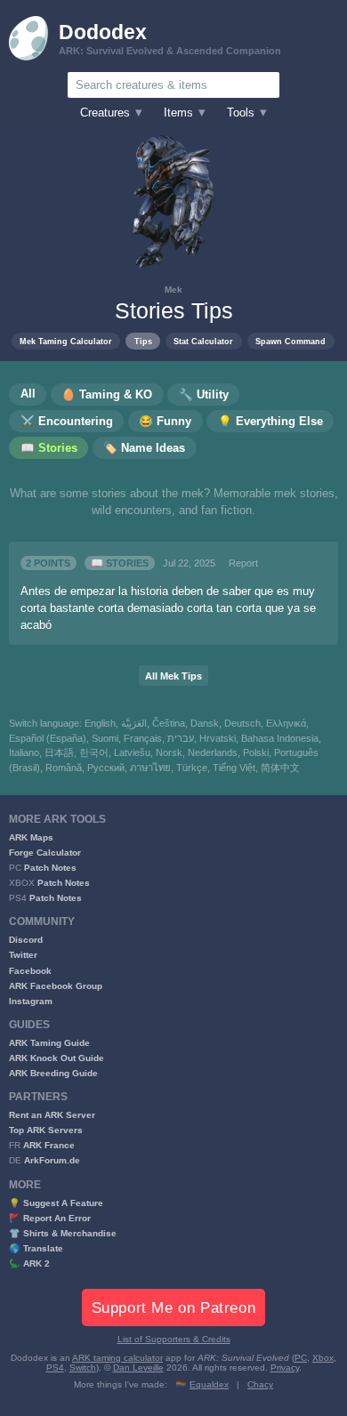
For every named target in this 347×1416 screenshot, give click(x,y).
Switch (82, 1367)
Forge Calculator (45, 852)
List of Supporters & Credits (173, 1339)
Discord (26, 940)
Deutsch (242, 723)
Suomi (105, 738)
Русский (106, 767)
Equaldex (209, 1384)
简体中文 (280, 767)
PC (301, 1358)
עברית (180, 738)
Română (63, 767)
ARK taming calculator (117, 1358)
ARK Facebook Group (55, 986)
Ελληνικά (286, 723)
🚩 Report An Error (50, 1218)
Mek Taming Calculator (66, 341)
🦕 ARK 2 (29, 1263)
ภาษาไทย (150, 767)
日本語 (59, 752)
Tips (143, 341)
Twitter (23, 955)
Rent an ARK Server (52, 1115)
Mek (173, 289)
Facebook (30, 971)
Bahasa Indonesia (280, 738)
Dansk (204, 723)
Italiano (24, 752)
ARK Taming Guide (49, 1043)
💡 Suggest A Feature (56, 1203)
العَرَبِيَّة (134, 723)
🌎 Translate (36, 1248)
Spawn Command (290, 341)
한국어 (94, 752)
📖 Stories (120, 563)
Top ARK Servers (46, 1130)
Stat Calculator (203, 341)
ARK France (49, 1145)
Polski (256, 752)
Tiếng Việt (234, 767)
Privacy (284, 1367)
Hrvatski (217, 738)
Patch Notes (50, 868)
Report (243, 563)
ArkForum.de (52, 1160)
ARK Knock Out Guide (56, 1058)
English (100, 723)
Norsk (169, 752)
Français (143, 738)
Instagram (30, 1001)
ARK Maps (31, 837)
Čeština (168, 723)
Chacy (260, 1384)
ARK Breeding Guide (53, 1073)
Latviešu (132, 752)
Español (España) (47, 738)
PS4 (55, 1367)
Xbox (323, 1358)
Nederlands (213, 752)
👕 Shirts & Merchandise (63, 1233)
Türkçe (191, 767)
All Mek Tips (173, 676)
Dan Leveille (138, 1367)
